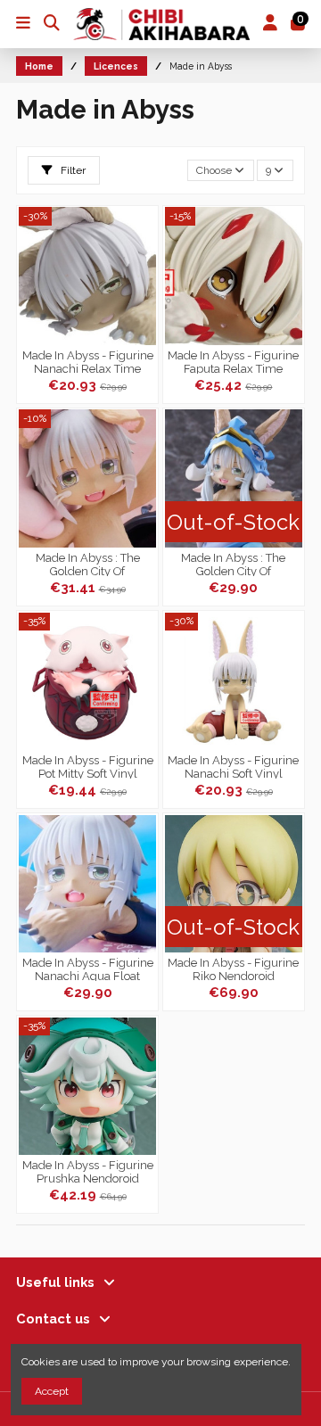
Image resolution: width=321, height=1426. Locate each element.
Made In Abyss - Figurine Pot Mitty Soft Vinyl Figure (87, 766)
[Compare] (142, 261)
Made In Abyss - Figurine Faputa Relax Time (233, 361)
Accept (52, 1391)
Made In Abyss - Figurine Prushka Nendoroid (87, 1170)
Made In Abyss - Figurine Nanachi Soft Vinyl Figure (233, 766)
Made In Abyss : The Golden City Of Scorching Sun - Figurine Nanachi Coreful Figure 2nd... (233, 563)
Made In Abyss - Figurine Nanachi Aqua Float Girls (87, 968)
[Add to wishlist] (142, 231)
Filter (72, 170)
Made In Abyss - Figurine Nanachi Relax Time (87, 361)
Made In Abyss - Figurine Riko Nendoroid (233, 968)
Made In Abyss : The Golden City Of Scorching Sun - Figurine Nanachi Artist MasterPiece (88, 563)
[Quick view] (142, 290)
